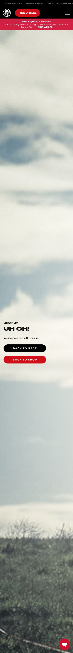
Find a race (27, 12)
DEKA (50, 3)
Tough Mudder (13, 3)
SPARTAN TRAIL (34, 3)
